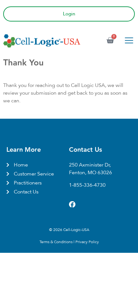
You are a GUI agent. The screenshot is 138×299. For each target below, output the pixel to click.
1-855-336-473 (86, 185)
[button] (129, 41)
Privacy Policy (87, 242)
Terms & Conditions (56, 242)
